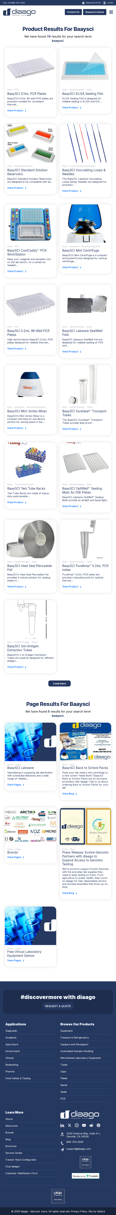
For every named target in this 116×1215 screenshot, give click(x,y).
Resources (11, 1125)
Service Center (14, 1152)
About (9, 1118)
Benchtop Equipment (91, 246)
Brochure (10, 1146)
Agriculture (11, 1044)
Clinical (9, 1057)
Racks (63, 1085)
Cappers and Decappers (74, 1044)
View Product (15, 110)
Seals (89, 89)
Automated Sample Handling (76, 1051)
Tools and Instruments (24, 484)
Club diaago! (12, 1166)
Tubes (89, 407)
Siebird (101, 1211)
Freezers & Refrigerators (74, 1037)
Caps (63, 1071)
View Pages (14, 784)
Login (110, 3)
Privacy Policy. (79, 1211)
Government (12, 1051)
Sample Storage (77, 89)
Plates (63, 1078)
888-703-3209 (18, 3)
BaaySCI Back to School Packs (85, 768)
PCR (16, 89)
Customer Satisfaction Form (21, 1173)
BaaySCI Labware (20, 768)
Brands (12, 852)
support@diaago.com (78, 1148)
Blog (8, 1139)
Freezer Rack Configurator (20, 1159)
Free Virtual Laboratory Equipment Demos (24, 954)
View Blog (68, 793)
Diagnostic (11, 1030)
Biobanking (11, 1064)
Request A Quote (94, 12)
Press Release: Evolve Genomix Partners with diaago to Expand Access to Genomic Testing (85, 858)
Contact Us (73, 12)
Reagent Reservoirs (23, 166)
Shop (9, 89)
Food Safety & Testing (18, 1078)
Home (10, 765)
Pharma (9, 1071)
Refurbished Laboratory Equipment (80, 1057)
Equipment (74, 246)
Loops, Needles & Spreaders (82, 166)
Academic (11, 1037)
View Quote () (93, 3)
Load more (62, 683)
